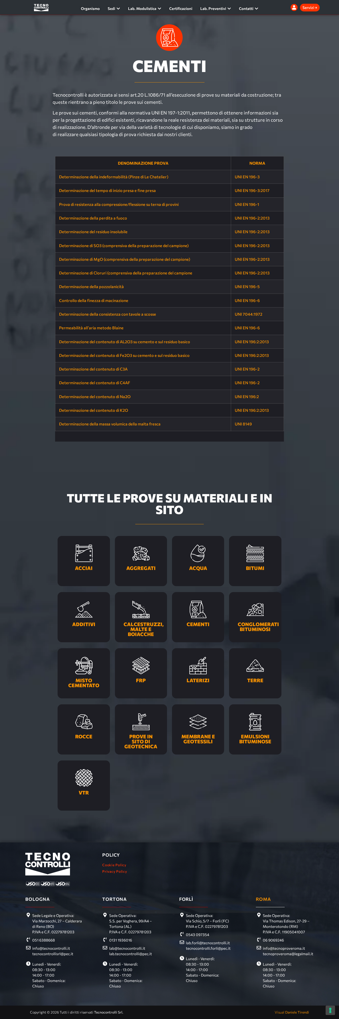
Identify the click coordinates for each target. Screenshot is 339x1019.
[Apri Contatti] (256, 8)
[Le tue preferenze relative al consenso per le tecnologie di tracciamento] (330, 1010)
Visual (292, 1012)
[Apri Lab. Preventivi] (229, 8)
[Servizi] (316, 7)
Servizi (308, 7)
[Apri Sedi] (118, 8)
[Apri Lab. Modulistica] (159, 8)
